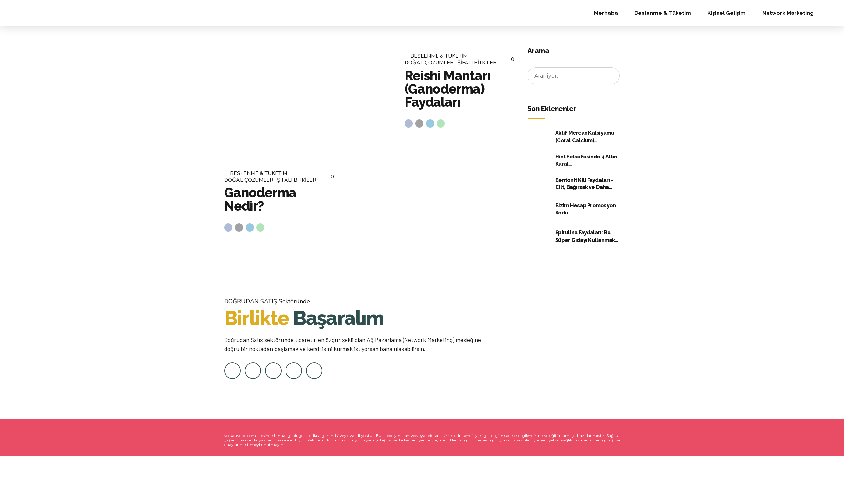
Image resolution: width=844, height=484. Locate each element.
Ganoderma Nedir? (260, 199)
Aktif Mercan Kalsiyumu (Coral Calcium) (584, 136)
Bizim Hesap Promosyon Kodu (585, 209)
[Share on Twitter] (419, 123)
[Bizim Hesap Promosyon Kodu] (540, 209)
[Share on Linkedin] (430, 123)
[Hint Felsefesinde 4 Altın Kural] (540, 160)
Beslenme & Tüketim (662, 13)
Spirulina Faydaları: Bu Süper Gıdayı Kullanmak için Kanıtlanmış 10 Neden (587, 236)
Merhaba (606, 13)
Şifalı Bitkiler (477, 62)
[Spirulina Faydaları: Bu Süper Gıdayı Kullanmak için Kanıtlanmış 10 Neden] (540, 236)
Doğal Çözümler (429, 62)
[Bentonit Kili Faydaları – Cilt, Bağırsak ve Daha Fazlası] (540, 184)
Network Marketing (788, 13)
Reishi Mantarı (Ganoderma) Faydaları (447, 89)
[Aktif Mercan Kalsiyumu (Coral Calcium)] (540, 137)
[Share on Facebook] (409, 123)
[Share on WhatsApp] (441, 123)
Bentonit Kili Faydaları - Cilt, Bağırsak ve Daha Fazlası (584, 184)
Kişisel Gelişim (727, 13)
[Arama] (832, 13)
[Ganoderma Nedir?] (429, 200)
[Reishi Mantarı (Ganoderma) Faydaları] (309, 90)
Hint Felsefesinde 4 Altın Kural (586, 160)
